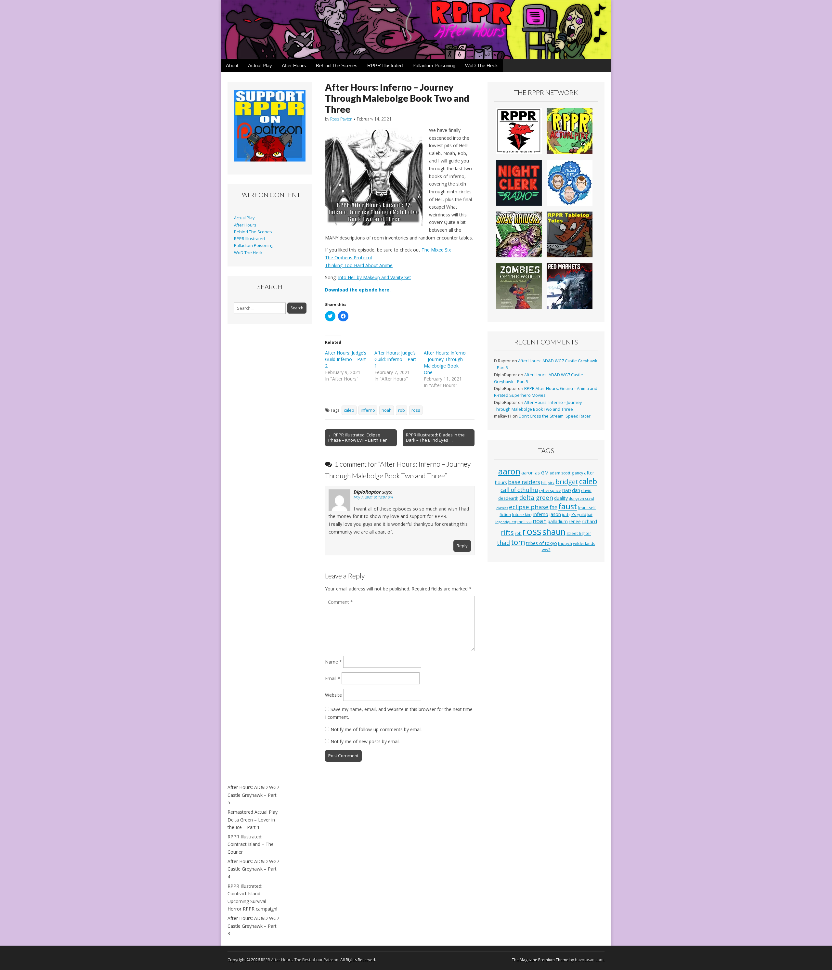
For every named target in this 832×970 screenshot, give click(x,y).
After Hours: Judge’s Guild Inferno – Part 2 (345, 359)
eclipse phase (529, 507)
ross (415, 410)
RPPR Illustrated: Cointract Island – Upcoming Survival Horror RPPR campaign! (252, 897)
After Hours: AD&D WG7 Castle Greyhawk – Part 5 (253, 795)
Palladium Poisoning (433, 65)
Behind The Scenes (337, 65)
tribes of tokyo (541, 543)
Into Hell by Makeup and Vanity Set (374, 277)
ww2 (546, 549)
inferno (368, 410)
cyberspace (550, 490)
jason (555, 514)
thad (503, 543)
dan (576, 490)
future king (522, 514)
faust (567, 506)
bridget (566, 481)
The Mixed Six (436, 250)
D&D (566, 490)
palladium (558, 521)
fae (553, 507)
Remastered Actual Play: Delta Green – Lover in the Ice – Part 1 (253, 819)
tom (518, 542)
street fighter (578, 533)
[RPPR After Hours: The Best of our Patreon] (416, 29)
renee (575, 521)
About (232, 65)
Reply (462, 546)
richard (589, 521)
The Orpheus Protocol (348, 257)
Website (333, 695)
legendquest (505, 522)
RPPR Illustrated (385, 65)
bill (544, 482)
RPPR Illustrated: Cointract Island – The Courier (251, 844)
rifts (507, 532)
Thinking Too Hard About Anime (359, 265)
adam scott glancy (566, 473)
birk (551, 483)
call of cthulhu (519, 490)
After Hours (294, 65)
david (586, 490)
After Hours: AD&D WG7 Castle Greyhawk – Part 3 (253, 926)
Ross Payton (341, 119)
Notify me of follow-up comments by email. (376, 729)
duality (561, 498)
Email (332, 678)
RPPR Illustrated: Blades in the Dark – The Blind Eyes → (435, 437)
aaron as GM (535, 473)
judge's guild (574, 514)
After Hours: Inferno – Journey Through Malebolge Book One (445, 362)
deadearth (508, 498)
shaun (554, 531)
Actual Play (260, 65)
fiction (505, 514)
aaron (509, 471)
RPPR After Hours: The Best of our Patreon (299, 960)
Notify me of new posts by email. (365, 741)
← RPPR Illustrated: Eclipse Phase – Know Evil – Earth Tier (357, 437)
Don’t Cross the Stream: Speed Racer (555, 416)
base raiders (524, 482)
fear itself (587, 508)
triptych (565, 543)
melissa (524, 521)
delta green (536, 497)
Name (333, 662)
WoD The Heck (481, 65)
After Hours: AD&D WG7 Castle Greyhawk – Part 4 (253, 869)
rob (401, 410)
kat (589, 514)
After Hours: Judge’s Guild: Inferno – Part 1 (395, 359)
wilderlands (584, 543)
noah (387, 410)
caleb (349, 410)
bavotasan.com (589, 960)
